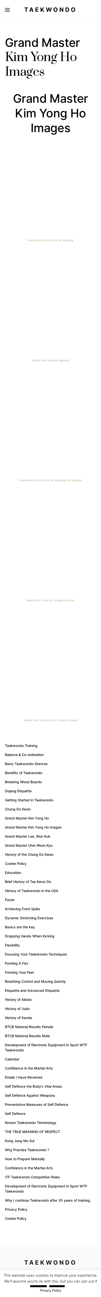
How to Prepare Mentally (25, 1159)
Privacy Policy (16, 1209)
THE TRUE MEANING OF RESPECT (32, 1132)
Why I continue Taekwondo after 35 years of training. (48, 1200)
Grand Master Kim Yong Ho (44, 240)
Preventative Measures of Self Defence (36, 1104)
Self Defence (15, 1113)
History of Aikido (18, 999)
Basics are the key (20, 927)
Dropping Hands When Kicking (29, 936)
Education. (13, 872)
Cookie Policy (15, 863)
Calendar (12, 1059)
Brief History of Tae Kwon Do (28, 882)
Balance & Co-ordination (24, 755)
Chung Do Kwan (64, 600)
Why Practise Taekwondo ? (27, 1150)
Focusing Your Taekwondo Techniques (36, 954)
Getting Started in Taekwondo (29, 800)
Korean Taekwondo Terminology (30, 1123)
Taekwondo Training (21, 745)
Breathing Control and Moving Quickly (35, 981)
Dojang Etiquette (18, 791)
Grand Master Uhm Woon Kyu (28, 845)
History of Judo (17, 1009)
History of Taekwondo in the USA (31, 891)
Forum (10, 900)
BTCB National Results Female (29, 1027)
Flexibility (12, 945)
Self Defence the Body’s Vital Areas (33, 1086)
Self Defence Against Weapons (30, 1095)
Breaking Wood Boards (23, 782)
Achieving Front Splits (22, 909)
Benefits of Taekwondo (23, 773)
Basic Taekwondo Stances (26, 764)
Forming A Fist (16, 963)
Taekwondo (50, 9)
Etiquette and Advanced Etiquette (32, 990)
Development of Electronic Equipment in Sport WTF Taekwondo (46, 1047)
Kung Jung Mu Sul (19, 1141)
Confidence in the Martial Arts (29, 1068)
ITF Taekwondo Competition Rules (32, 1177)
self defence (74, 480)
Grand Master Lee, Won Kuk (27, 836)
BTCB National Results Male (27, 1036)
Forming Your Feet (19, 972)
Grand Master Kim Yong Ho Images (33, 827)
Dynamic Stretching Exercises (29, 918)
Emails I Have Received (23, 1077)
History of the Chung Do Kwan (29, 854)
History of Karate (18, 1018)
